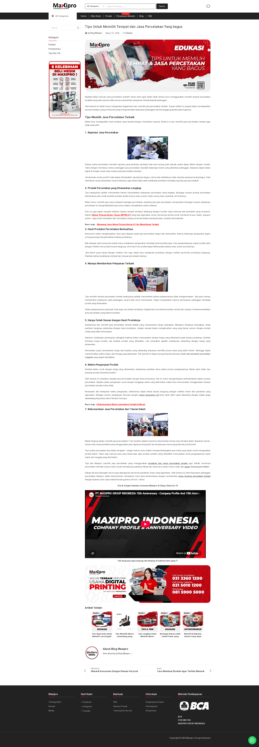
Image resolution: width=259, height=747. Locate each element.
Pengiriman (151, 711)
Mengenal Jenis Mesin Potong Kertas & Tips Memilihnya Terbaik (128, 224)
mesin (149, 395)
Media (51, 711)
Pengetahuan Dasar (155, 702)
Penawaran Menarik (126, 16)
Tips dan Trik (54, 53)
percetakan (197, 467)
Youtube (86, 711)
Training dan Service (122, 711)
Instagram (87, 706)
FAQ (150, 16)
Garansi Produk (120, 706)
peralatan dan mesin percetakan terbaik (167, 463)
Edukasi (129, 33)
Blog (141, 16)
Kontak (52, 706)
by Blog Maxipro (95, 33)
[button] (252, 740)
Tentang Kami (55, 702)
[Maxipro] (64, 6)
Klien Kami (96, 16)
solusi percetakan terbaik (194, 476)
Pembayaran (151, 706)
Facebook (86, 702)
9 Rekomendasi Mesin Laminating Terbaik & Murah (120, 404)
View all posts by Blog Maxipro (118, 653)
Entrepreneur (55, 49)
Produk (108, 16)
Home (83, 16)
